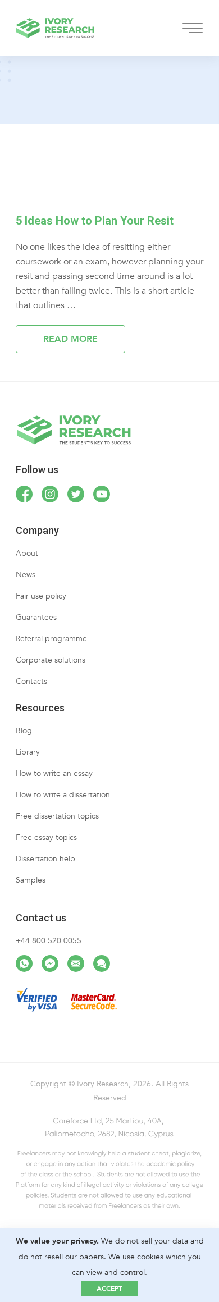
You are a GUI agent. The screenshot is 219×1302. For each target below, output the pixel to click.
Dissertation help (45, 858)
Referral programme (51, 638)
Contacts (31, 681)
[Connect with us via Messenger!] (50, 963)
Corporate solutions (50, 660)
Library (28, 752)
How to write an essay (54, 773)
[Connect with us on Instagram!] (50, 494)
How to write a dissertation (63, 794)
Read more (70, 339)
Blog (24, 730)
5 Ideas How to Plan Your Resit (95, 220)
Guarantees (36, 617)
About (27, 553)
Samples (30, 880)
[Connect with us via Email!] (75, 963)
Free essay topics (46, 837)
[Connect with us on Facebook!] (24, 494)
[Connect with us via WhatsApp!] (24, 963)
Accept (109, 1288)
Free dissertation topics (57, 816)
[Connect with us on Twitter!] (75, 494)
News (25, 574)
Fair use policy (41, 596)
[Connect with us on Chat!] (101, 963)
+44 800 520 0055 (48, 940)
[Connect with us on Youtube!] (101, 494)
